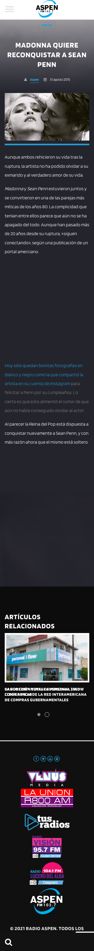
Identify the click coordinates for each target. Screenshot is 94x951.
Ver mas (47, 657)
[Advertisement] (47, 307)
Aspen (47, 25)
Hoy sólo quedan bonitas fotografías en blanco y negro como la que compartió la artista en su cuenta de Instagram (44, 374)
